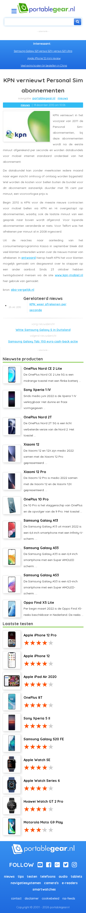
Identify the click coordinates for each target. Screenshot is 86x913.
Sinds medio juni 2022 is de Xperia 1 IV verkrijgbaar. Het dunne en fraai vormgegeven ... (50, 399)
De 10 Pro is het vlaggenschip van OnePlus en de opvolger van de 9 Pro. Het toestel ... (53, 505)
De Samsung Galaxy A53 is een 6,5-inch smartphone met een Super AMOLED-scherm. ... (51, 584)
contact (16, 898)
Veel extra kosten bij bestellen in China (44, 65)
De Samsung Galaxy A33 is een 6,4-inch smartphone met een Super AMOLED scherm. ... (51, 557)
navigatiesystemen (26, 883)
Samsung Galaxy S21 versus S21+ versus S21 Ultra (43, 51)
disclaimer (32, 898)
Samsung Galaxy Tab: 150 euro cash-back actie (43, 341)
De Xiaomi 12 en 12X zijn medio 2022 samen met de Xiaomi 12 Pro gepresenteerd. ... (49, 453)
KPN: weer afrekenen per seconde (37, 307)
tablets (76, 877)
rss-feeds (68, 898)
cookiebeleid (50, 898)
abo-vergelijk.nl (22, 290)
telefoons (48, 877)
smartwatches (44, 889)
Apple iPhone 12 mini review (44, 58)
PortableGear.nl (43, 98)
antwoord (28, 258)
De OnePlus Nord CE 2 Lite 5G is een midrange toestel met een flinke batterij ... (52, 374)
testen (32, 877)
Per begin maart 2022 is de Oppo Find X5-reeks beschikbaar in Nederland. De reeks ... (53, 608)
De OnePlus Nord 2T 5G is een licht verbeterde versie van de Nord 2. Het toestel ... (49, 426)
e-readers (70, 883)
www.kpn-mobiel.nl (69, 275)
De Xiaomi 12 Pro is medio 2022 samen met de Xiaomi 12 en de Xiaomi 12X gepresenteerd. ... (50, 481)
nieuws (63, 98)
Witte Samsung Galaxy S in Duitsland (43, 330)
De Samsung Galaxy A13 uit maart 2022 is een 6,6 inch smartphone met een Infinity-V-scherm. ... (53, 529)
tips (21, 877)
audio (63, 877)
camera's (51, 883)
